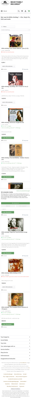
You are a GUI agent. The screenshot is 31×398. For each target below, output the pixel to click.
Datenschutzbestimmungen (23, 190)
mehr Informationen (7, 66)
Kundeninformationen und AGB (15, 379)
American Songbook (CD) (13, 122)
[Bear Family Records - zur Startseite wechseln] (5, 3)
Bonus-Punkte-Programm (21, 376)
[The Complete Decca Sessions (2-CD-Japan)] (15, 299)
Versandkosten (23, 362)
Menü (5, 11)
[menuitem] (4, 11)
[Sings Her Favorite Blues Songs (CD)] (15, 224)
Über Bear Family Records (12, 386)
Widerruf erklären (15, 389)
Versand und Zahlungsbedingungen (11, 381)
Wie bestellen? (23, 381)
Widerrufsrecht (14, 384)
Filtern (4, 26)
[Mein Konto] (25, 11)
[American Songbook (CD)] (15, 114)
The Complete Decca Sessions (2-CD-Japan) (15, 308)
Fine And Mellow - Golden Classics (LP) (15, 158)
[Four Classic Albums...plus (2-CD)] (15, 40)
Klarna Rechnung (17, 374)
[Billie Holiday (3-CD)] (15, 265)
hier (29, 367)
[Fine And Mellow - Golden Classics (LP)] (15, 150)
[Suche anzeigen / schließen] (18, 11)
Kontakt (24, 374)
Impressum (21, 386)
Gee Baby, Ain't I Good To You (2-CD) (15, 87)
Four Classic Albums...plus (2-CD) (15, 48)
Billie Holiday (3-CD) (11, 273)
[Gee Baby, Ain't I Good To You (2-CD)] (15, 78)
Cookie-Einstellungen (8, 374)
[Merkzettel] (22, 11)
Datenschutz (22, 384)
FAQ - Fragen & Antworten (8, 376)
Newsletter (7, 384)
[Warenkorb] (28, 11)
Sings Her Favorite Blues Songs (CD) (14, 233)
